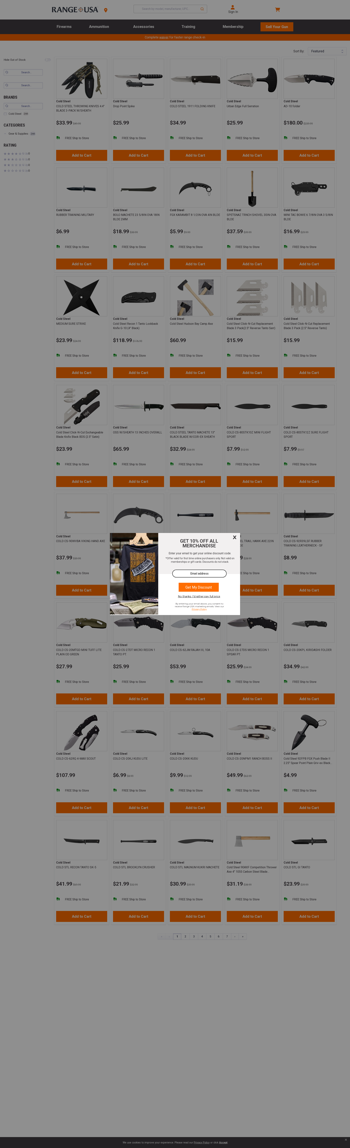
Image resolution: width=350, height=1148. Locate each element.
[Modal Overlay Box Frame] (175, 574)
